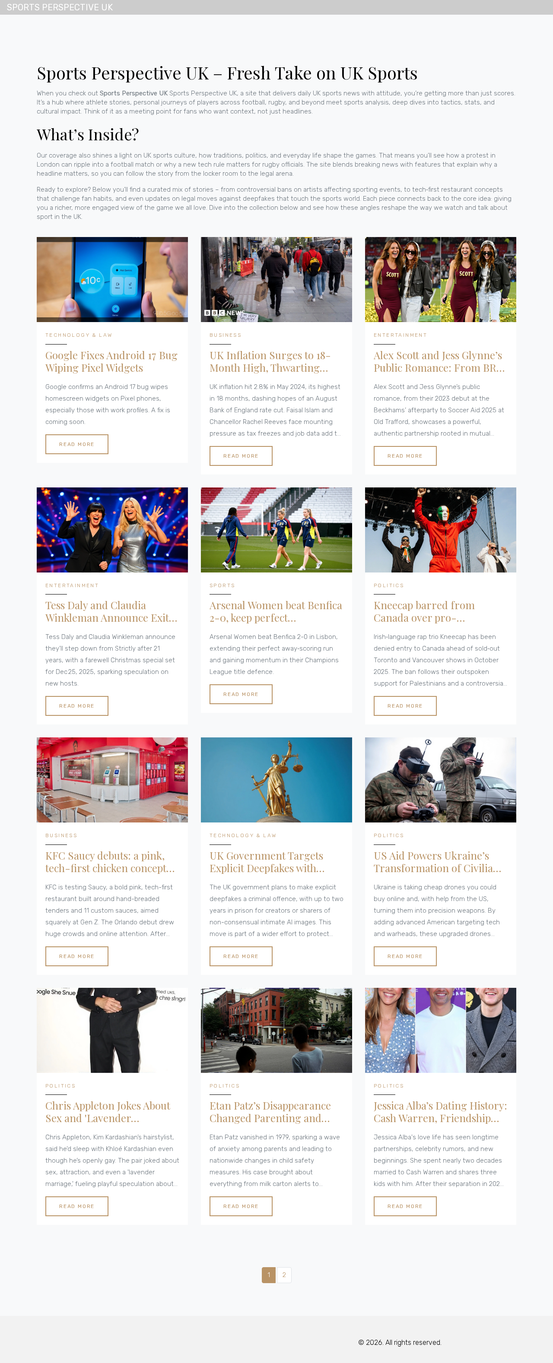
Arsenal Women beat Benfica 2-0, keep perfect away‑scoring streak (276, 611)
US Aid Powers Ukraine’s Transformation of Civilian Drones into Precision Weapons (436, 861)
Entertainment (400, 335)
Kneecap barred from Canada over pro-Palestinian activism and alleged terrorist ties (430, 611)
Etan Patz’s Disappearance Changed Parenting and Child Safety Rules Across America (270, 1111)
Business (226, 335)
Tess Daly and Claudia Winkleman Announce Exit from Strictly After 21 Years (107, 611)
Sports (222, 585)
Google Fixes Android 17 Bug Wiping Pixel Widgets (111, 361)
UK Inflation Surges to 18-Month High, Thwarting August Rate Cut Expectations (270, 361)
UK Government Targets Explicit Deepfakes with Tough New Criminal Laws (271, 861)
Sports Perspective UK (60, 7)
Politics (389, 585)
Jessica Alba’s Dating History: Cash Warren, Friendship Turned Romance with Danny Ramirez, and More (440, 1111)
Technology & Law (78, 335)
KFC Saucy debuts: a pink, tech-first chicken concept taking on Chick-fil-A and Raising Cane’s (105, 861)
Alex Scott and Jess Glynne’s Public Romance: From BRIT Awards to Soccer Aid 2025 (439, 361)
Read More (77, 444)
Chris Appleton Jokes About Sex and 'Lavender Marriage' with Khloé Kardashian (107, 1111)
